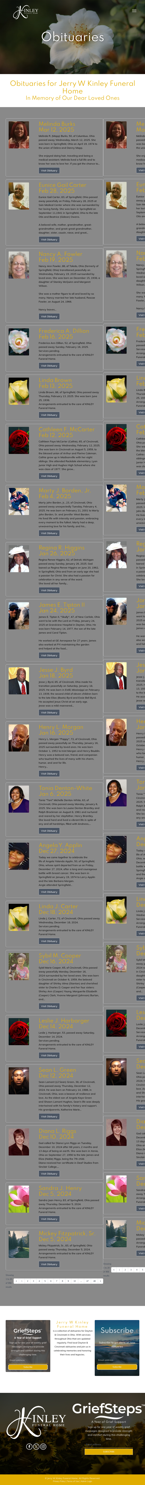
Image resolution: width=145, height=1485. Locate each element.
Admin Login (86, 1481)
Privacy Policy (59, 1481)
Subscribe (28, 1367)
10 (74, 1281)
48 (94, 1281)
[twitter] (36, 1447)
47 (87, 1281)
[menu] (134, 10)
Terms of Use (73, 1481)
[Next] (100, 1281)
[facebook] (29, 1447)
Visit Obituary (49, 170)
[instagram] (43, 1447)
